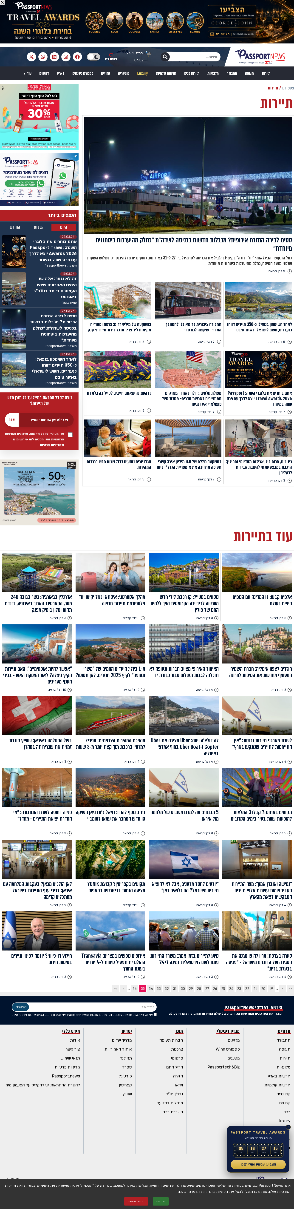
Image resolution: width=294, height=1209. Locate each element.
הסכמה (160, 1201)
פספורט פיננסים (82, 73)
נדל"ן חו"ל (174, 1094)
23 (239, 988)
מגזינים (234, 1040)
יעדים (127, 1031)
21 (255, 988)
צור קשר (73, 1049)
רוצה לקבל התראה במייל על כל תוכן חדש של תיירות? (39, 400)
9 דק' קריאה (58, 905)
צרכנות (177, 1049)
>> (115, 988)
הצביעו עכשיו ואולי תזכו (258, 1164)
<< (290, 988)
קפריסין (125, 1085)
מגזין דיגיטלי (228, 1031)
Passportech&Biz (224, 1067)
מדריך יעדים (122, 1040)
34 (151, 988)
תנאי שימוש (70, 1058)
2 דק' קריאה (131, 690)
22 (247, 988)
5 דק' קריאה (277, 342)
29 (191, 988)
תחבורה (231, 73)
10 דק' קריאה (57, 690)
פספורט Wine (228, 1049)
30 (183, 988)
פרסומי (177, 1058)
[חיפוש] (165, 56)
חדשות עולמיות (166, 73)
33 (159, 988)
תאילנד (126, 1058)
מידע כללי (71, 1031)
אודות (75, 1040)
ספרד (127, 1067)
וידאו (179, 1085)
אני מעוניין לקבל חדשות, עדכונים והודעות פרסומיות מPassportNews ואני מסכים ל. (83, 1015)
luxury (284, 1121)
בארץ (60, 73)
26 (215, 988)
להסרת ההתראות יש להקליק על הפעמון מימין (41, 1085)
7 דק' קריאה (206, 342)
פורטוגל (125, 1076)
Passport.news (66, 1076)
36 (135, 988)
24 (231, 988)
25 (223, 988)
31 (175, 988)
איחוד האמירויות (118, 1049)
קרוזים (105, 73)
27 (207, 988)
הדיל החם (174, 1067)
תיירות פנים (192, 73)
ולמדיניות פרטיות (52, 445)
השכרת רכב (173, 1112)
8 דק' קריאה (204, 833)
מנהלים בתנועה (170, 1103)
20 (263, 988)
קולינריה (123, 73)
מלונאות (213, 73)
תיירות (266, 73)
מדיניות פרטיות (67, 1067)
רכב (287, 1112)
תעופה (249, 73)
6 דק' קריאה (136, 410)
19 (271, 988)
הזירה (178, 1076)
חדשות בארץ (279, 1076)
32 (167, 988)
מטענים (233, 1058)
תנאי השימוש (22, 439)
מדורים (284, 1031)
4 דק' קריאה (206, 412)
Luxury (142, 73)
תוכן (179, 1031)
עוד (28, 73)
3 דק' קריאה (277, 271)
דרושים (44, 73)
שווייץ (127, 1094)
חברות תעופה (171, 1040)
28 (199, 988)
